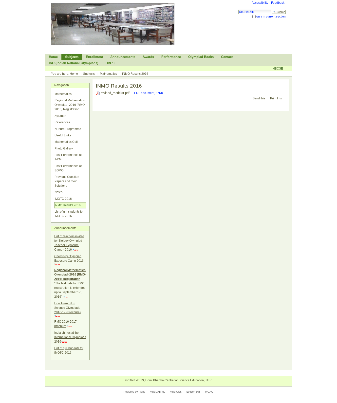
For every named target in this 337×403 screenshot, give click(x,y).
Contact (227, 57)
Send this (259, 98)
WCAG (209, 391)
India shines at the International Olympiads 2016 (70, 337)
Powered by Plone (134, 391)
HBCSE (111, 63)
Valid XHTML (157, 391)
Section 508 (193, 391)
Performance (171, 57)
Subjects (71, 57)
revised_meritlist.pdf (115, 93)
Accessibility (260, 2)
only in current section (271, 16)
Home (53, 57)
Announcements (122, 57)
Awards (148, 57)
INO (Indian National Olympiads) (73, 63)
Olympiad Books (201, 57)
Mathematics (108, 73)
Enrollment (94, 57)
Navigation (61, 85)
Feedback (277, 2)
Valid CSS (176, 391)
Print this (276, 98)
